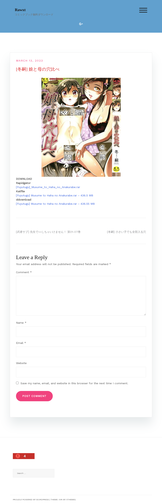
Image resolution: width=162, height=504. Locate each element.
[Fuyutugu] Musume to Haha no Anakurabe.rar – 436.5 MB (54, 195)
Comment (24, 272)
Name (21, 322)
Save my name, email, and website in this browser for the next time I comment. (74, 383)
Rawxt (20, 10)
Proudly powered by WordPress (31, 499)
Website (21, 363)
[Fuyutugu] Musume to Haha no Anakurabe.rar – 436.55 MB (55, 203)
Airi (61, 499)
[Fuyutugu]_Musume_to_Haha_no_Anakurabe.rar (48, 187)
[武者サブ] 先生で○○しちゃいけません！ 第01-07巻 (48, 231)
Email (21, 342)
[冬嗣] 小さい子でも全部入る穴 (126, 231)
